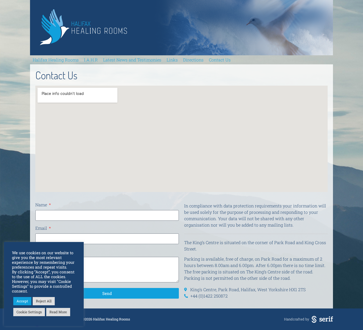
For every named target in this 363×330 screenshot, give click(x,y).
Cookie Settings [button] (29, 312)
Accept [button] (22, 301)
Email (41, 228)
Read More (58, 312)
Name (41, 205)
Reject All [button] (44, 301)
